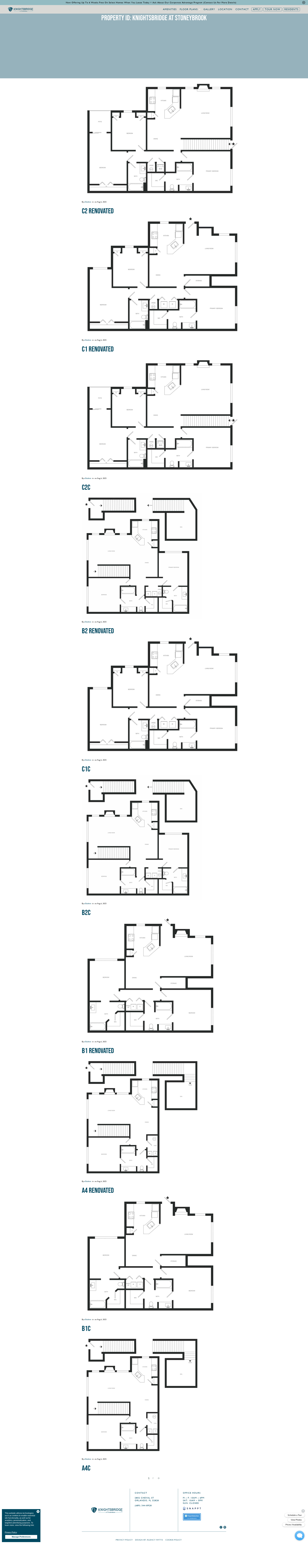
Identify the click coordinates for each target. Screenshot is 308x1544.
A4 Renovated (98, 1190)
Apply (257, 9)
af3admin (87, 202)
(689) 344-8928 (143, 1505)
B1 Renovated (98, 1050)
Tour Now (272, 9)
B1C (86, 1328)
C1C (86, 769)
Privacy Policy (124, 1540)
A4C (86, 1468)
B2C (86, 912)
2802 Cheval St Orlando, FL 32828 (147, 1499)
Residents (291, 9)
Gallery (209, 9)
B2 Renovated (98, 631)
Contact (242, 9)
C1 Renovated (98, 349)
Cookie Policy (173, 1540)
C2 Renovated (98, 211)
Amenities (170, 9)
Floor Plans (189, 9)
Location (225, 9)
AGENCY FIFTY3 (155, 1540)
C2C (86, 487)
